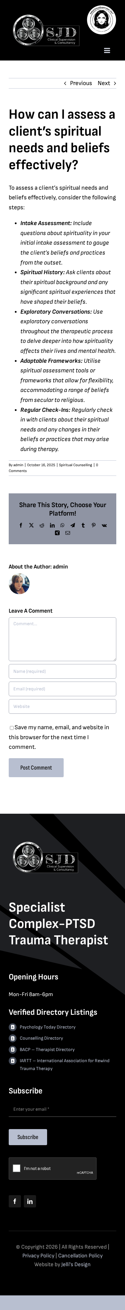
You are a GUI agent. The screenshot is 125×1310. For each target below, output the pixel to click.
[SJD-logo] (46, 16)
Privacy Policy (38, 1255)
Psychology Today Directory (48, 1027)
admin (18, 465)
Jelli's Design (76, 1264)
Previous (81, 83)
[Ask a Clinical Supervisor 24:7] (101, 6)
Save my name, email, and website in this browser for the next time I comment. (59, 737)
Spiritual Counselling (75, 465)
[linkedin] (30, 1201)
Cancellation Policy (80, 1255)
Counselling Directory (41, 1038)
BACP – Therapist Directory (47, 1050)
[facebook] (15, 1201)
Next (104, 83)
